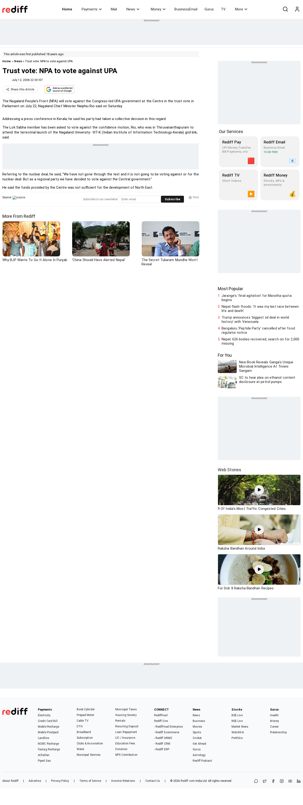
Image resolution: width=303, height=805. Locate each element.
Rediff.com (188, 781)
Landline (43, 738)
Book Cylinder (86, 709)
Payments (90, 9)
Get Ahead (199, 743)
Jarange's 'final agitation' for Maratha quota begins (257, 298)
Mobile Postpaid (48, 732)
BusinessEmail (185, 9)
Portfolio (237, 738)
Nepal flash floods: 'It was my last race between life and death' (260, 308)
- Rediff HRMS (163, 738)
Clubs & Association (90, 743)
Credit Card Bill (48, 721)
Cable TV (83, 720)
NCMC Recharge (48, 743)
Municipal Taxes (126, 709)
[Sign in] (297, 9)
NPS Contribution (126, 754)
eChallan (43, 755)
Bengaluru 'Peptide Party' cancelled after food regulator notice (258, 330)
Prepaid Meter (85, 715)
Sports (197, 732)
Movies (197, 726)
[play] (259, 490)
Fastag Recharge (49, 749)
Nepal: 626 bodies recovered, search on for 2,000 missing (260, 341)
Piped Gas (44, 760)
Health (274, 715)
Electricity (44, 715)
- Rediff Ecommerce (166, 732)
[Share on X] (265, 781)
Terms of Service (90, 781)
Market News (240, 726)
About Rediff (10, 781)
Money (156, 9)
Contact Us (152, 781)
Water (81, 749)
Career (274, 726)
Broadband (84, 732)
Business (199, 721)
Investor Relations (123, 781)
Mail (114, 9)
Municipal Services (89, 754)
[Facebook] (273, 781)
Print (196, 197)
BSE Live (237, 715)
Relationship (278, 732)
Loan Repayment (126, 732)
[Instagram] (282, 781)
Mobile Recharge (48, 726)
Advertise (35, 781)
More (239, 9)
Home (67, 9)
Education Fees (125, 743)
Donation (121, 749)
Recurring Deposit (126, 726)
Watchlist (238, 732)
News (130, 9)
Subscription (85, 737)
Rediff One (161, 721)
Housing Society (126, 715)
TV (223, 9)
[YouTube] (290, 781)
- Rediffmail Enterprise (168, 726)
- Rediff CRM (162, 743)
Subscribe (172, 199)
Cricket (197, 738)
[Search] (285, 9)
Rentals (120, 720)
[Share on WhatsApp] (256, 781)
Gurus (209, 9)
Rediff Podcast (202, 760)
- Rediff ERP (161, 749)
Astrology (199, 755)
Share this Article (22, 89)
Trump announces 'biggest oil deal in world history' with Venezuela (255, 319)
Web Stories (229, 469)
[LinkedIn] (299, 781)
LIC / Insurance (125, 737)
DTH (80, 726)
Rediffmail (161, 715)
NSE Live (237, 721)
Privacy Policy (60, 781)
